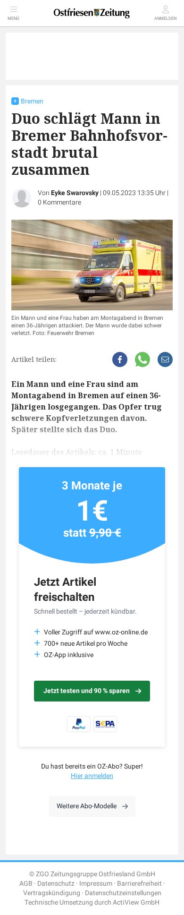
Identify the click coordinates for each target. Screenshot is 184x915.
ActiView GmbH (136, 902)
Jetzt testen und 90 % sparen (86, 691)
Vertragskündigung (51, 893)
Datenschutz (56, 884)
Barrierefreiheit (139, 884)
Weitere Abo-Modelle (87, 806)
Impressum (95, 884)
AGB (26, 884)
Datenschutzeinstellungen (123, 893)
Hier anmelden (92, 776)
